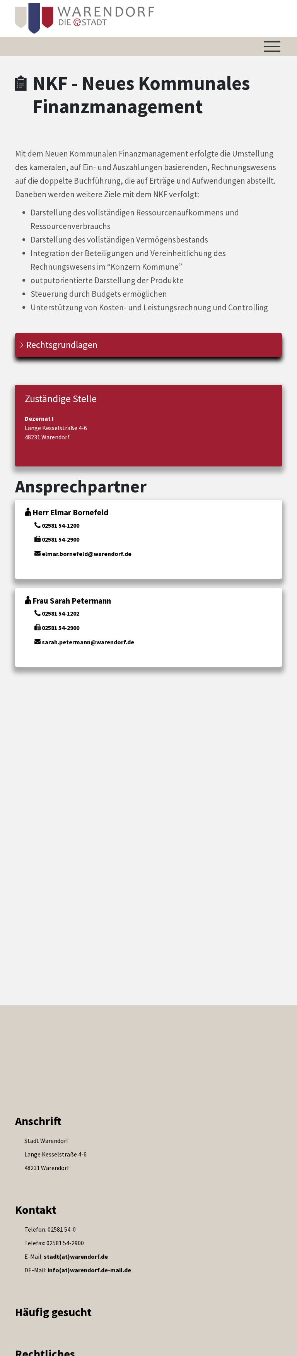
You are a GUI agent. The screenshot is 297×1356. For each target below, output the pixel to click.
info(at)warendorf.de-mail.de (89, 1270)
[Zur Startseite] (84, 18)
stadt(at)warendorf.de (76, 1256)
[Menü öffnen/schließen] (272, 46)
